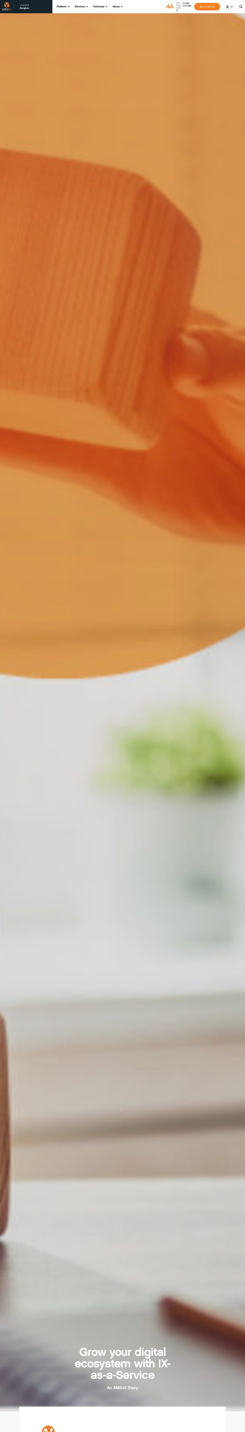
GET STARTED (207, 6)
